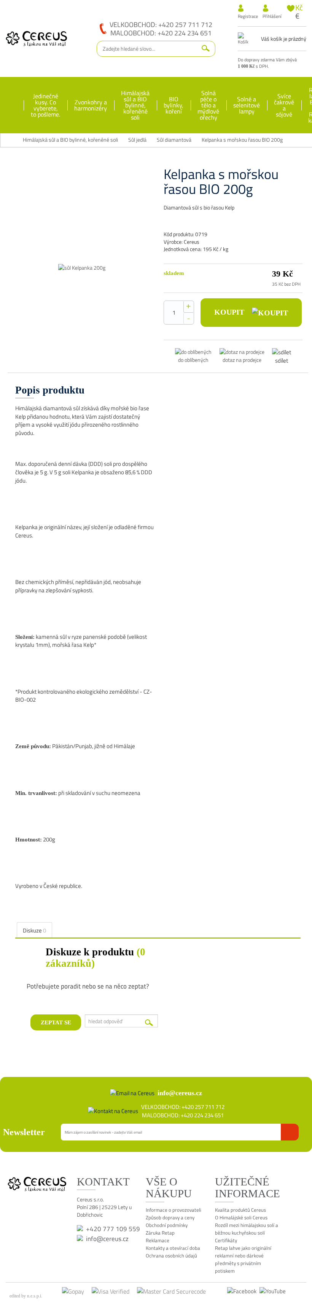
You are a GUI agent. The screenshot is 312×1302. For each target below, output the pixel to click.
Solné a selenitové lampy (246, 105)
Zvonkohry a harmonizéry (90, 105)
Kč (299, 7)
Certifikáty (226, 1240)
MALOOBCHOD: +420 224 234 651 (161, 32)
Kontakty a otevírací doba (173, 1248)
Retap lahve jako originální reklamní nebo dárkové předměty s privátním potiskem (243, 1259)
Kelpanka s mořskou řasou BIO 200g (242, 140)
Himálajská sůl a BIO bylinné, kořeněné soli (135, 105)
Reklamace (157, 1240)
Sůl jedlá (137, 140)
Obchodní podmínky (167, 1225)
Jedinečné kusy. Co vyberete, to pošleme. (45, 105)
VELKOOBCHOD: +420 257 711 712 (161, 24)
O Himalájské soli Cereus (241, 1217)
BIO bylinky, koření (173, 105)
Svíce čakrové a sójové (284, 105)
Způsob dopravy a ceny (170, 1217)
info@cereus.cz (180, 1093)
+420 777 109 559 (113, 1229)
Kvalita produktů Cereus (240, 1210)
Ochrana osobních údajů (171, 1255)
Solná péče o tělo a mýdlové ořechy (208, 105)
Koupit (230, 312)
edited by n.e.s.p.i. (26, 1296)
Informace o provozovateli (173, 1210)
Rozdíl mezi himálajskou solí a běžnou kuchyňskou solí (246, 1228)
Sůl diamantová (174, 140)
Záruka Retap (160, 1232)
